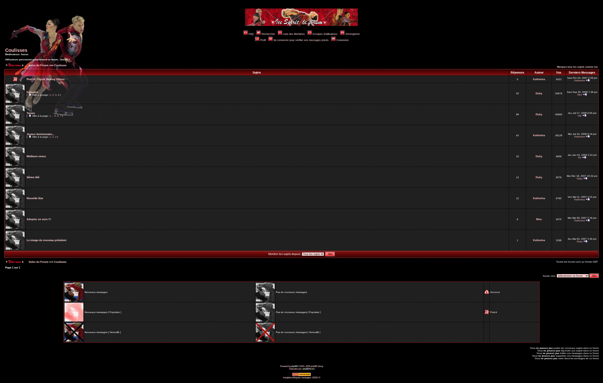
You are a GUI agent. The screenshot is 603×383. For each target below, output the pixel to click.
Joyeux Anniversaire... (40, 134)
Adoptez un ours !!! (39, 219)
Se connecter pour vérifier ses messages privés (301, 40)
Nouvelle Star (35, 198)
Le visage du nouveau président (46, 240)
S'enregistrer (352, 34)
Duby (539, 93)
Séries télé (33, 177)
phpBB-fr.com (308, 368)
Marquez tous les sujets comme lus (577, 67)
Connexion (342, 40)
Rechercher (268, 34)
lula (580, 115)
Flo (579, 157)
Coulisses (16, 50)
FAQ (251, 34)
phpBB (294, 366)
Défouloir (32, 92)
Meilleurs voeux (36, 156)
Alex (579, 94)
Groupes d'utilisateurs (325, 34)
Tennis (31, 113)
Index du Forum (38, 65)
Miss (539, 219)
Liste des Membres (294, 34)
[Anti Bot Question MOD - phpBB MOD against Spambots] (301, 375)
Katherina (539, 79)
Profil (263, 40)
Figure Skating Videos (51, 79)
